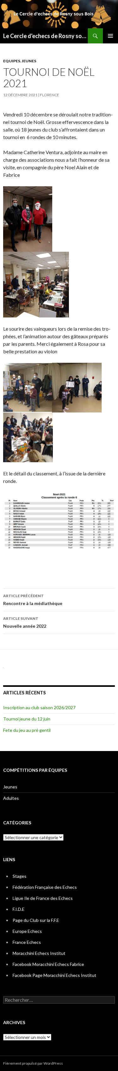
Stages (19, 876)
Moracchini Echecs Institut (39, 953)
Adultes (11, 798)
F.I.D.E (19, 909)
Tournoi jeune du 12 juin (26, 718)
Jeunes (29, 61)
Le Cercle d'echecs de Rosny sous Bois (45, 35)
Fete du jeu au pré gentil (27, 730)
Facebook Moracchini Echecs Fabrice (48, 964)
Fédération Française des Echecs (45, 887)
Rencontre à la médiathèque (32, 599)
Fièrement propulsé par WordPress (33, 1063)
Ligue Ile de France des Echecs (43, 898)
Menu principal (110, 35)
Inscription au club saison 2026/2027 (39, 707)
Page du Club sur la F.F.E (36, 920)
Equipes (11, 61)
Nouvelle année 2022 (24, 622)
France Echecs (27, 942)
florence (49, 95)
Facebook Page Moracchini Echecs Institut (54, 975)
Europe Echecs (27, 931)
